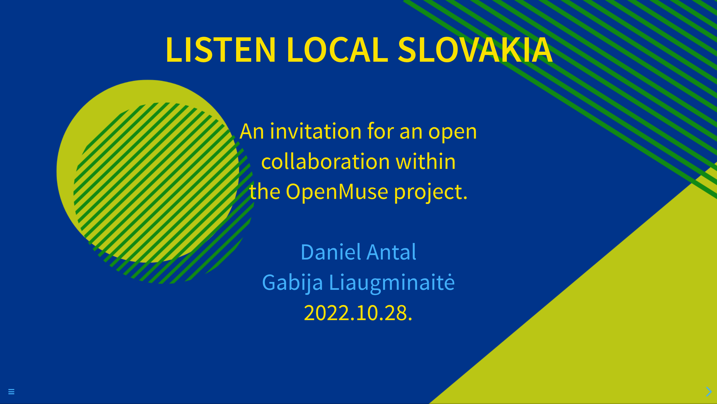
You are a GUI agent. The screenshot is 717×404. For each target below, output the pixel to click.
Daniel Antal (358, 252)
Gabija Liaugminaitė (358, 283)
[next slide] (707, 392)
